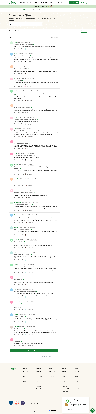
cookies (75, 402)
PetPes (15, 153)
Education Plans (52, 376)
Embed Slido (38, 386)
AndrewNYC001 (17, 202)
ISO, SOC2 (77, 383)
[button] (74, 2)
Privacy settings (81, 405)
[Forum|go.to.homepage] (12, 2)
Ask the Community (27, 9)
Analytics (25, 381)
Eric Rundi (16, 326)
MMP (15, 78)
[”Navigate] (13, 369)
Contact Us (77, 371)
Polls (24, 376)
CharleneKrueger (18, 214)
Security (76, 381)
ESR (15, 190)
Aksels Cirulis (17, 104)
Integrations (25, 383)
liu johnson (16, 252)
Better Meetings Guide (66, 383)
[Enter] (10, 24)
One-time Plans (52, 371)
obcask (15, 301)
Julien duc (16, 141)
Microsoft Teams (39, 378)
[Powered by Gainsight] (48, 357)
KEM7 (15, 264)
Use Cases (64, 381)
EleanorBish (16, 239)
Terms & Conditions (42, 359)
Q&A (24, 373)
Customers (77, 378)
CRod (15, 42)
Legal (76, 386)
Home (10, 9)
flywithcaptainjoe (17, 66)
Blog (63, 378)
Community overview (17, 9)
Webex (37, 373)
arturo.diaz (16, 53)
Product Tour (25, 371)
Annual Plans (51, 373)
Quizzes (24, 378)
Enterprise (51, 378)
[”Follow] (28, 404)
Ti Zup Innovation (18, 276)
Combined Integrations (40, 388)
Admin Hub (59, 2)
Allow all (81, 409)
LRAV (15, 289)
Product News (44, 2)
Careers (76, 376)
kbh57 (15, 128)
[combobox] (25, 24)
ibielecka (16, 164)
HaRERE (16, 314)
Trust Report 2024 (65, 388)
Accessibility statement (53, 359)
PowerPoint (38, 371)
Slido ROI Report (65, 391)
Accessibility (77, 388)
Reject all (70, 409)
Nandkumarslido (17, 90)
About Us (76, 373)
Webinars (63, 376)
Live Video (38, 383)
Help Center (64, 371)
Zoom (37, 381)
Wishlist (37, 2)
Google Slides (39, 376)
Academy (52, 2)
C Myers (16, 227)
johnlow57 (16, 178)
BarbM (15, 117)
